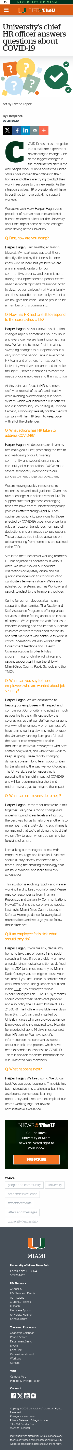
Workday (15, 1358)
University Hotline (20, 1314)
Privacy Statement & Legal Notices (29, 1420)
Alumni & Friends (20, 1302)
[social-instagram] (33, 1395)
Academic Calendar (22, 1333)
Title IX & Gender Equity (23, 1424)
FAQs (17, 989)
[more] (43, 130)
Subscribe (36, 1159)
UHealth (15, 1306)
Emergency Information (23, 1416)
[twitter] (7, 130)
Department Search (21, 1341)
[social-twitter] (20, 1395)
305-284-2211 (17, 1275)
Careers (14, 1363)
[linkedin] (25, 130)
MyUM (14, 1345)
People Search (18, 1337)
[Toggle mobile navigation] (6, 10)
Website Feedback (20, 1428)
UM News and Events (22, 1293)
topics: (10, 1178)
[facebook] (16, 130)
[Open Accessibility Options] (5, 2)
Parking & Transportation (25, 1381)
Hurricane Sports (20, 1310)
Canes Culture (18, 1319)
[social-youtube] (27, 1395)
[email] (34, 130)
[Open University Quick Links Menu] (68, 2)
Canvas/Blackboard (22, 1354)
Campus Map (18, 1376)
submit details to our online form (43, 1444)
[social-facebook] (13, 1395)
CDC (18, 968)
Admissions (17, 1297)
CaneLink (16, 1350)
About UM (16, 1289)
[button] (64, 1439)
